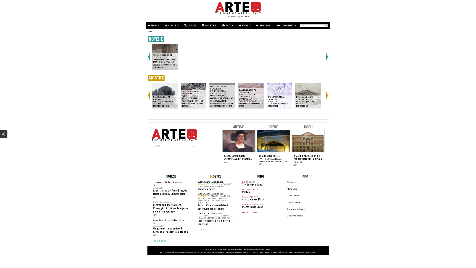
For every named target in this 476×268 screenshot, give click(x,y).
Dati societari (211, 249)
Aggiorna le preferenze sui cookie (257, 249)
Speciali (265, 25)
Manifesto (292, 189)
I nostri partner (294, 202)
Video (246, 25)
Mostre (210, 25)
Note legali (222, 249)
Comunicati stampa (296, 209)
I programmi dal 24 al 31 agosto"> (170, 188)
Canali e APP (293, 195)
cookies (239, 249)
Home (155, 25)
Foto (229, 25)
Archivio (289, 25)
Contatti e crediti (295, 215)
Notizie (173, 25)
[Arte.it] (238, 7)
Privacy (231, 249)
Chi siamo (291, 182)
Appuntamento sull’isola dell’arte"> (170, 226)
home (151, 31)
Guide (192, 25)
